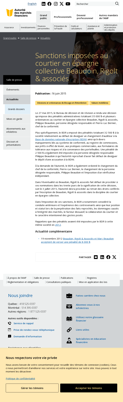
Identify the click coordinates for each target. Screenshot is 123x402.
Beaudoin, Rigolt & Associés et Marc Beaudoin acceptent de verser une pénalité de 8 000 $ (77, 240)
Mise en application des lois (93, 282)
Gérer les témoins (32, 388)
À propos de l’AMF (17, 278)
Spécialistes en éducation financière (91, 340)
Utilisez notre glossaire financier (89, 319)
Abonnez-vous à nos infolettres (88, 306)
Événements (12, 89)
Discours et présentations (13, 143)
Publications (67, 278)
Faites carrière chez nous (90, 295)
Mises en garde (14, 118)
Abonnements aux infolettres (15, 130)
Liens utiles (82, 329)
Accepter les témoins (88, 388)
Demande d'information (28, 336)
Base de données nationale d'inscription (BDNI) (61, 139)
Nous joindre (20, 295)
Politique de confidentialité (20, 378)
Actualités (45, 38)
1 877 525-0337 (27, 311)
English (32, 3)
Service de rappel (23, 323)
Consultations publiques (58, 282)
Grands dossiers (16, 109)
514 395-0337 (22, 307)
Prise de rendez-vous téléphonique (34, 329)
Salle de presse (28, 38)
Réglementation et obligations (23, 282)
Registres (92, 278)
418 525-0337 (21, 304)
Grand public (9, 38)
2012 (58, 224)
